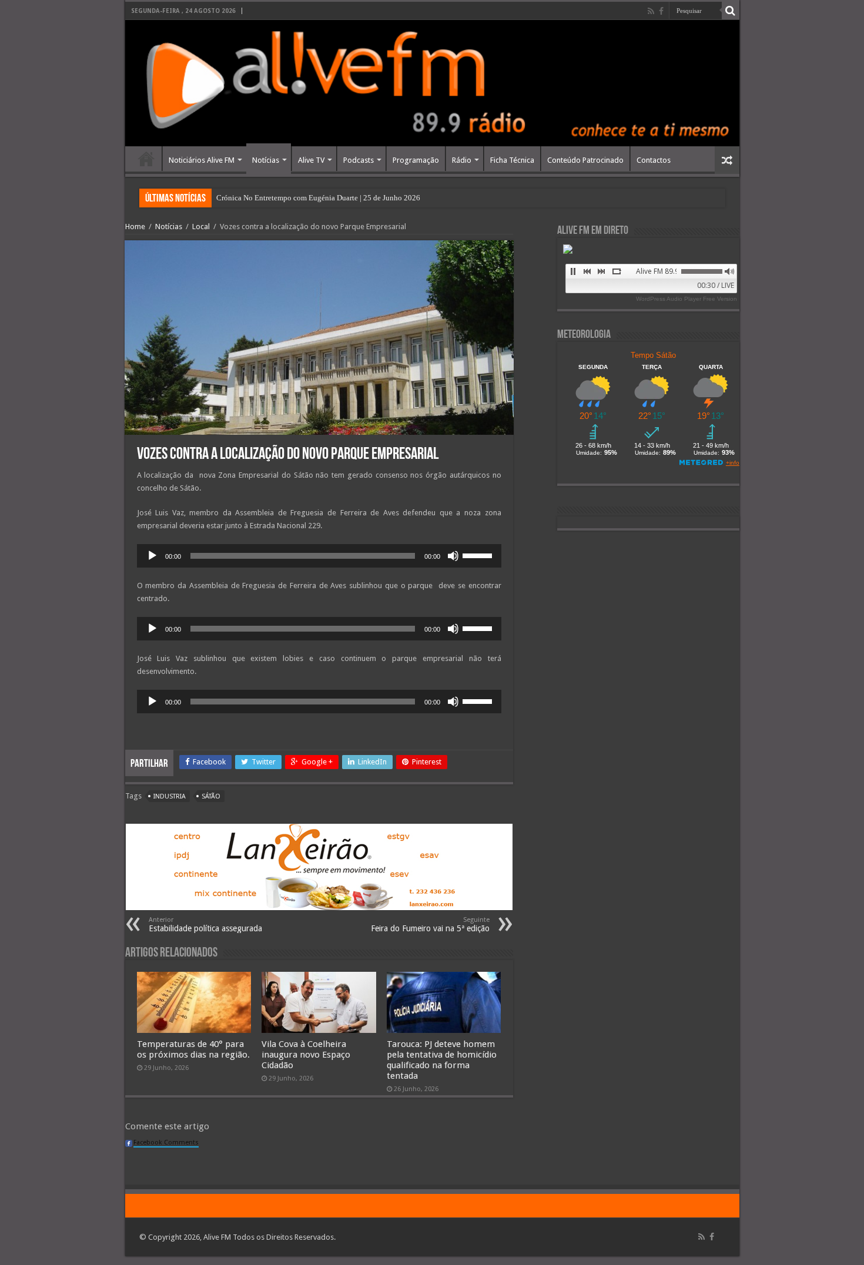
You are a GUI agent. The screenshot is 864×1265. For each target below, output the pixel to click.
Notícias (265, 160)
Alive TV (311, 160)
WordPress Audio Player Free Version (686, 299)
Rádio (461, 160)
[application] (319, 556)
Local (201, 226)
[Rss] (651, 11)
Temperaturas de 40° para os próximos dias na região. (193, 1049)
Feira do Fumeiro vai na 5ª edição (430, 924)
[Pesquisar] (730, 10)
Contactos (654, 160)
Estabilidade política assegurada (205, 924)
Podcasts (358, 160)
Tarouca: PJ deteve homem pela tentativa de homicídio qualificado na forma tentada (442, 1060)
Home (146, 158)
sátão (211, 796)
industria (169, 796)
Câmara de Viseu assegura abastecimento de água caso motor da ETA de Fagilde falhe (351, 197)
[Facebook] (661, 11)
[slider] (479, 554)
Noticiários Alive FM (202, 160)
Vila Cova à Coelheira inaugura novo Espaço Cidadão (306, 1055)
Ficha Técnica (512, 160)
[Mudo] (453, 556)
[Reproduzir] (152, 556)
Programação (416, 160)
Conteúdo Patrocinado (585, 160)
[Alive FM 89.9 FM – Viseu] (432, 83)
